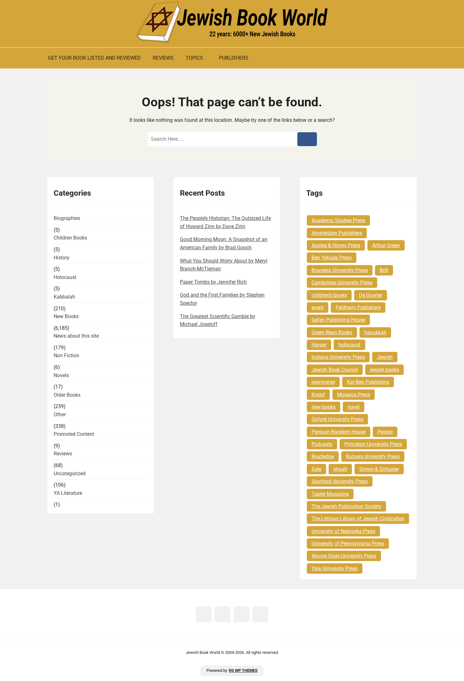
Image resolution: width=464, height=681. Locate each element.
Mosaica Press (353, 395)
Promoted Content (74, 434)
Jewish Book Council (335, 370)
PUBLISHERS (233, 58)
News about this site (76, 336)
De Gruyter (370, 295)
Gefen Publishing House (338, 320)
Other (60, 414)
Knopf (318, 395)
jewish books (384, 370)
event (318, 308)
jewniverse (323, 382)
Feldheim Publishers (358, 308)
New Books (66, 316)
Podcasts (322, 444)
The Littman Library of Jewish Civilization (358, 519)
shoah (340, 469)
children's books (329, 295)
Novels (61, 375)
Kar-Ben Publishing (368, 382)
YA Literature (68, 493)
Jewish (385, 357)
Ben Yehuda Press (332, 258)
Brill (384, 270)
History (61, 258)
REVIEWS (163, 58)
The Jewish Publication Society (346, 506)
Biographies (67, 218)
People (385, 432)
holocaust (349, 345)
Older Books (67, 395)
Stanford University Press (340, 481)
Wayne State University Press (344, 556)
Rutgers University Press (373, 456)
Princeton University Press (373, 444)
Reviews (63, 454)
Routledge (323, 456)
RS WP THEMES (243, 670)
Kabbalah (64, 297)
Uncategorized (70, 474)
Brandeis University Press (340, 270)
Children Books (70, 238)
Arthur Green (386, 245)
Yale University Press (335, 568)
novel (354, 407)
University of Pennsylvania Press (348, 544)
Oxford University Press (337, 419)
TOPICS (194, 58)
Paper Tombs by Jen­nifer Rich (213, 282)
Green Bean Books (332, 332)
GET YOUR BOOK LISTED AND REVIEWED (94, 58)
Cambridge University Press (342, 283)
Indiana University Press (338, 357)
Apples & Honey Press (336, 245)
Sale (316, 469)
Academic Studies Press (338, 220)
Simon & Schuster (379, 469)
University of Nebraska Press (343, 531)
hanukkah (375, 332)
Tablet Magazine (330, 494)
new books (324, 407)
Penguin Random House (339, 432)
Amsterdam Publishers (337, 233)
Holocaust (65, 277)
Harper (319, 345)
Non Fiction (66, 355)
